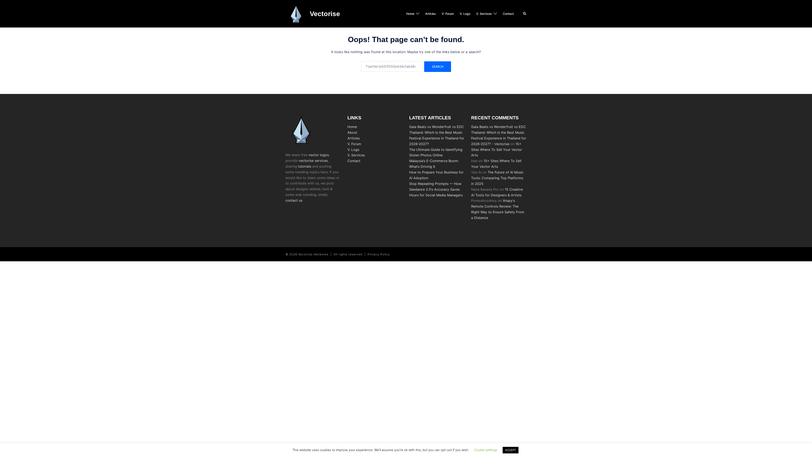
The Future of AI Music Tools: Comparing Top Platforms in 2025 (497, 178)
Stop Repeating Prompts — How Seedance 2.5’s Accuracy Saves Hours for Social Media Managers (436, 189)
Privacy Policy (379, 254)
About (352, 132)
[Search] (525, 13)
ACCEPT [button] (510, 450)
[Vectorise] (296, 13)
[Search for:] (392, 66)
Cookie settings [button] (485, 450)
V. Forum (448, 13)
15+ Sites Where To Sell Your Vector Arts (496, 149)
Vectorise (325, 14)
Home (410, 13)
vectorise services (313, 160)
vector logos (319, 155)
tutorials (304, 166)
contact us (293, 200)
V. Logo (465, 13)
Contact (508, 13)
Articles (430, 13)
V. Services (484, 13)
